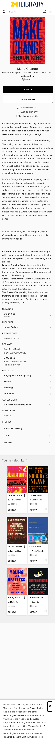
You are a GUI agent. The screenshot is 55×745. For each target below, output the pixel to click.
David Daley (36, 602)
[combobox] (21, 11)
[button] (28, 89)
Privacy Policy (36, 708)
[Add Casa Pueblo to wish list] (45, 560)
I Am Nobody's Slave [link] (36, 495)
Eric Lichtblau (15, 551)
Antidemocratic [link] (36, 597)
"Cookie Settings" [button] (36, 726)
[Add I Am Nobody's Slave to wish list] (45, 509)
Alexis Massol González (38, 551)
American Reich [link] (15, 546)
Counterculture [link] (15, 495)
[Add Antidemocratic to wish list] (45, 611)
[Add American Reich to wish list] (24, 560)
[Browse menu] (50, 11)
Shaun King (29, 76)
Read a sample (27, 99)
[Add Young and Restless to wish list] (24, 611)
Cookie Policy (37, 736)
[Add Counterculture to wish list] (24, 509)
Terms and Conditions (14, 708)
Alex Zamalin (15, 500)
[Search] (4, 11)
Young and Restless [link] (15, 597)
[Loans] (44, 12)
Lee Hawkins (37, 500)
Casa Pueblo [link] (35, 546)
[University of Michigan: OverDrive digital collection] (27, 4)
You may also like (13, 460)
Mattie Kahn (15, 602)
